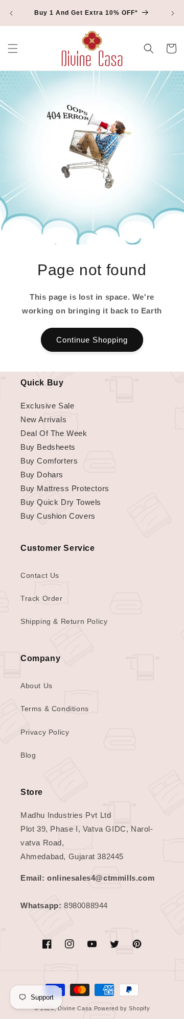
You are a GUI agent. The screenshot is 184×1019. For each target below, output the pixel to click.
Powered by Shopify (122, 1008)
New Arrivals (43, 419)
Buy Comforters (49, 460)
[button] (13, 48)
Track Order (41, 598)
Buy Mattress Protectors (64, 488)
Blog (28, 755)
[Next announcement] (173, 13)
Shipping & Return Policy (63, 621)
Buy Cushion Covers (58, 516)
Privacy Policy (44, 732)
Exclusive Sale (47, 405)
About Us (36, 686)
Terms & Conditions (54, 709)
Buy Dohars (41, 474)
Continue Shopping (92, 339)
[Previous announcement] (11, 13)
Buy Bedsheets (48, 447)
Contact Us (39, 575)
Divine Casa (75, 1008)
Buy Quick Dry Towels (60, 502)
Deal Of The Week (53, 433)
